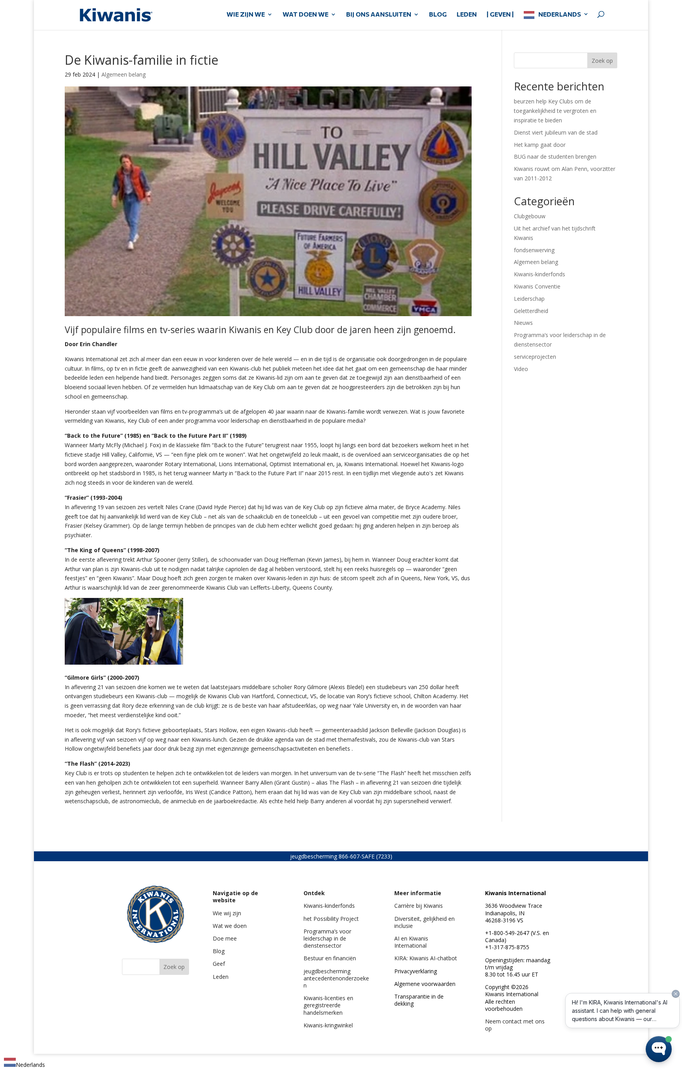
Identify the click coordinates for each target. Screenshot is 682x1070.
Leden (221, 976)
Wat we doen (230, 925)
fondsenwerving (534, 250)
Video (521, 369)
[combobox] (24, 1063)
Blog (219, 951)
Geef (219, 963)
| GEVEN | (500, 14)
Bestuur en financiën (330, 958)
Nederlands (559, 14)
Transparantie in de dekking (419, 1000)
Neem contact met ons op (515, 1025)
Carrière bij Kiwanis (418, 905)
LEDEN (467, 14)
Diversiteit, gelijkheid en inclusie (424, 922)
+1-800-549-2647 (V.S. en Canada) (517, 936)
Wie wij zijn (227, 913)
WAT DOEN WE (305, 14)
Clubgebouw (529, 216)
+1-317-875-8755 (507, 947)
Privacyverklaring (415, 971)
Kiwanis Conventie (537, 286)
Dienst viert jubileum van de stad (556, 132)
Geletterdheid (531, 311)
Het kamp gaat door (540, 144)
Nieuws (523, 322)
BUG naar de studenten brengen (555, 156)
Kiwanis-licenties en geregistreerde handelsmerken (328, 1005)
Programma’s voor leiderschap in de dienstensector (327, 938)
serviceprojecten (535, 356)
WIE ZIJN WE (246, 14)
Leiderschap (529, 298)
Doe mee (225, 938)
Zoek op (602, 60)
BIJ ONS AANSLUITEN (378, 14)
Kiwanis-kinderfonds (539, 274)
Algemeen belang (123, 74)
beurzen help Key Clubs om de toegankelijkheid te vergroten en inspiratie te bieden (555, 110)
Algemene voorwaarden (424, 984)
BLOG (438, 14)
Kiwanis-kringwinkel (328, 1025)
